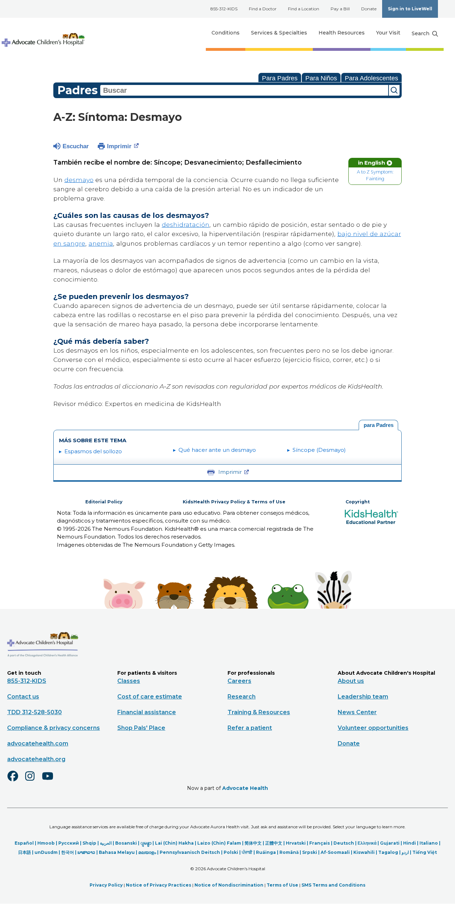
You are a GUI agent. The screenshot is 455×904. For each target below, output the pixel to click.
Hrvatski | (297, 843)
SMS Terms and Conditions (333, 885)
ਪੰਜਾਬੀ (247, 852)
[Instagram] (33, 780)
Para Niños (321, 78)
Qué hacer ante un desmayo (217, 449)
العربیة (106, 843)
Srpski (309, 852)
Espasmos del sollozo (93, 451)
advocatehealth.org (36, 759)
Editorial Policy (103, 501)
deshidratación (185, 224)
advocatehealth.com (37, 743)
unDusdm (46, 852)
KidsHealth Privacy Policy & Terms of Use (234, 501)
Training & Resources (259, 712)
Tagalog (388, 852)
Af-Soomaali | (337, 852)
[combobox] (244, 90)
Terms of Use (282, 885)
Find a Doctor (263, 8)
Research (242, 696)
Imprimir (119, 146)
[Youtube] (50, 780)
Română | (290, 852)
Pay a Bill (340, 8)
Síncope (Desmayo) (319, 449)
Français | (321, 843)
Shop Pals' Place (141, 727)
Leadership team (363, 696)
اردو (405, 852)
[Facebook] (15, 780)
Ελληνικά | (369, 843)
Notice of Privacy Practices (158, 885)
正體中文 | (275, 843)
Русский (68, 843)
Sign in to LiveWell (410, 8)
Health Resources (341, 33)
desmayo (78, 179)
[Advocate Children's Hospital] (42, 667)
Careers (239, 681)
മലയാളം (147, 852)
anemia (101, 243)
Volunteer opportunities (373, 727)
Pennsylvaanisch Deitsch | (192, 852)
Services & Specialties (279, 33)
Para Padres (280, 78)
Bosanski (126, 843)
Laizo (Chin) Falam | (221, 843)
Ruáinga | (267, 852)
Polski (231, 852)
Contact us (23, 696)
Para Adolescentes (371, 78)
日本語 (24, 852)
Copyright (358, 501)
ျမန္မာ (145, 843)
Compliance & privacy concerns (53, 727)
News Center (357, 712)
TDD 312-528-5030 (34, 712)
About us (351, 681)
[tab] (378, 425)
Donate (368, 8)
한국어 (67, 852)
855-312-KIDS (223, 8)
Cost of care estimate (149, 696)
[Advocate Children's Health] (42, 33)
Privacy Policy (106, 885)
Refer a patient (250, 727)
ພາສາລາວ (86, 852)
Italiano (428, 843)
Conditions (226, 33)
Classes (128, 681)
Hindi (409, 843)
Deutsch (343, 843)
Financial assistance (146, 712)
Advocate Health (245, 788)
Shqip (89, 843)
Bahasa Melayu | (118, 852)
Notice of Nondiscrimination (228, 885)
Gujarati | (391, 843)
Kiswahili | (365, 852)
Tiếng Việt (424, 852)
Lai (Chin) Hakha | (176, 843)
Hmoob (46, 843)
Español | (26, 843)
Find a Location (303, 8)
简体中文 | (255, 843)
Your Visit (388, 33)
